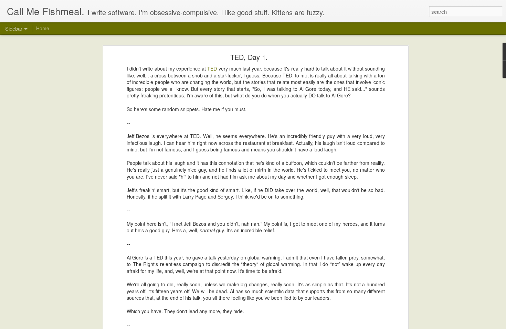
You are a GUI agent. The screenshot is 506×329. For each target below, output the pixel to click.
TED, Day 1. (249, 57)
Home (42, 28)
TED (212, 68)
